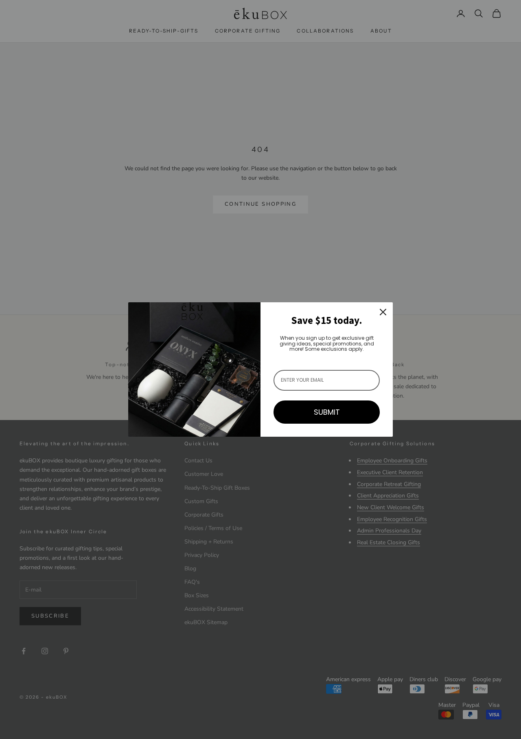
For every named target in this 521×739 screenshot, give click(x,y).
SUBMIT (327, 412)
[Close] (383, 312)
